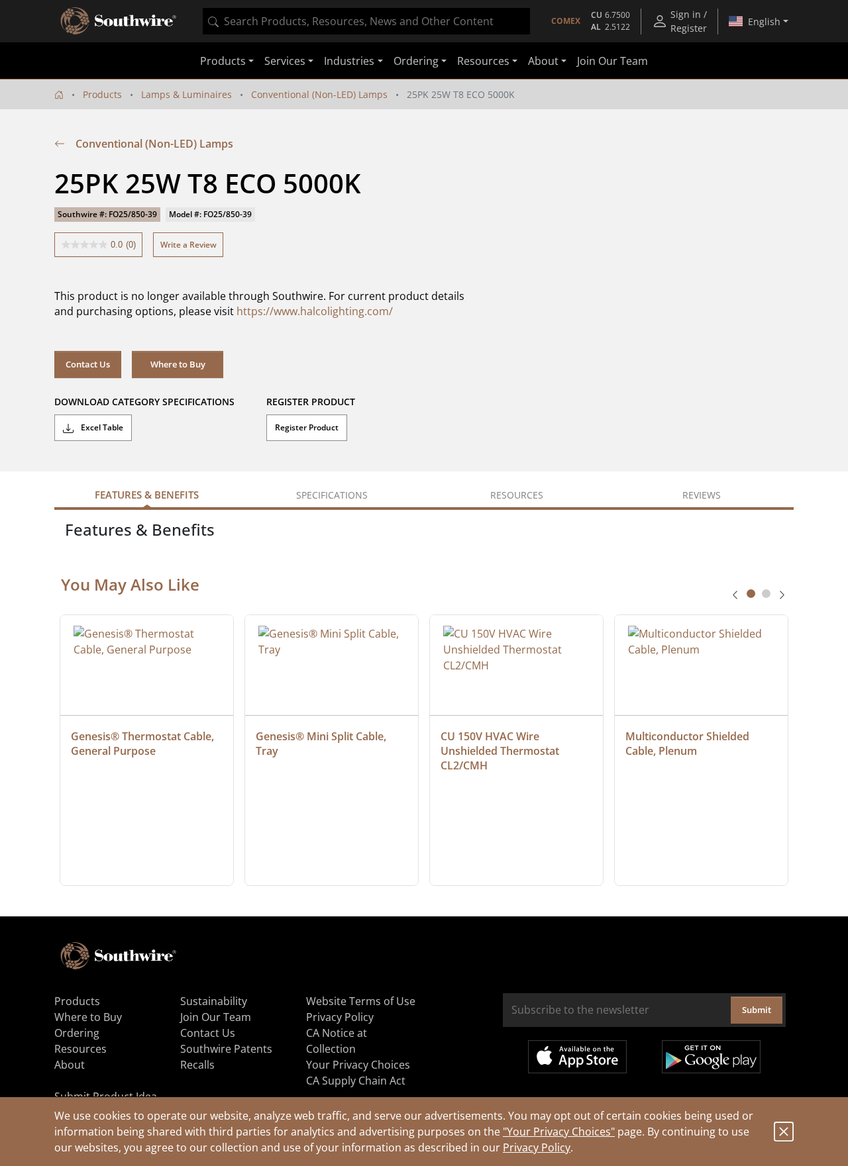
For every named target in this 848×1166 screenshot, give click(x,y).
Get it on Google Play (711, 1056)
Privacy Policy (536, 1147)
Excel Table (101, 427)
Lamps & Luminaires (186, 94)
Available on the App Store (577, 1056)
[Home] (59, 94)
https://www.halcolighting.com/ (315, 311)
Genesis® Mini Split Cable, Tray (322, 743)
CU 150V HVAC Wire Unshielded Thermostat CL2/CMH (501, 751)
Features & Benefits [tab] (147, 494)
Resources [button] (483, 61)
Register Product (307, 427)
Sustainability (213, 1001)
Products (102, 94)
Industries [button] (349, 61)
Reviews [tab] (701, 495)
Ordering (76, 1033)
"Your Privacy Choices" (559, 1131)
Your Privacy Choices (358, 1064)
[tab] (751, 593)
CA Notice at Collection (336, 1041)
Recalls (197, 1064)
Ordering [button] (416, 61)
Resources (80, 1049)
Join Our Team (612, 61)
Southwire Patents (226, 1049)
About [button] (543, 61)
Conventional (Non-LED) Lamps (319, 94)
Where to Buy (177, 364)
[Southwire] (119, 21)
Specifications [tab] (332, 495)
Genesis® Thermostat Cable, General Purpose (144, 743)
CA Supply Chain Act (355, 1080)
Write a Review (188, 244)
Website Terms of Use (360, 1001)
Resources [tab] (516, 495)
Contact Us (88, 364)
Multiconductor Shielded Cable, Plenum (688, 743)
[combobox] (366, 21)
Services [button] (284, 61)
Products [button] (223, 61)
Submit (756, 1010)
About (69, 1064)
